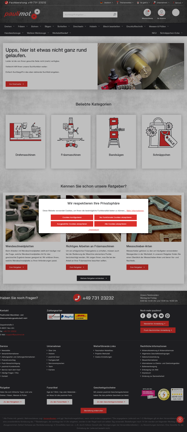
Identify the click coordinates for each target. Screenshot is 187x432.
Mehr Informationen (135, 210)
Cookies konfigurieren (72, 217)
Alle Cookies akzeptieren (115, 224)
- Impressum (93, 229)
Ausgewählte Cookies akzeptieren (72, 224)
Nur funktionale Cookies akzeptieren (116, 217)
